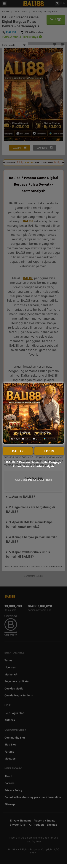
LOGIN (49, 451)
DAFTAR (18, 451)
